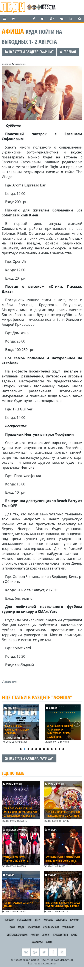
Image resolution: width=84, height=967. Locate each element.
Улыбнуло (68, 927)
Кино (74, 935)
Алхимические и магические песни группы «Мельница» (62, 859)
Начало (9, 920)
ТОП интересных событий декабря (18, 904)
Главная (69, 51)
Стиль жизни (13, 784)
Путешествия (60, 935)
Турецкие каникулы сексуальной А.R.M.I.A (15, 859)
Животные (34, 927)
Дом (12, 927)
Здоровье (61, 920)
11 (59, 749)
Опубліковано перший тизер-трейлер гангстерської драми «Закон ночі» (60, 731)
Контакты (37, 942)
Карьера (48, 920)
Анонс (46, 935)
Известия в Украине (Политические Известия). (43, 960)
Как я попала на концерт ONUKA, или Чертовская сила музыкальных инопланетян (20, 812)
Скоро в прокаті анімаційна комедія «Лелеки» (17, 729)
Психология (24, 920)
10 (55, 749)
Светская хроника (15, 829)
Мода (21, 927)
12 (63, 749)
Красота (74, 920)
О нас (49, 942)
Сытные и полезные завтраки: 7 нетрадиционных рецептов (63, 814)
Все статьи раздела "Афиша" (31, 51)
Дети (37, 920)
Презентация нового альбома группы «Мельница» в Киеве (62, 904)
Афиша (11, 708)
